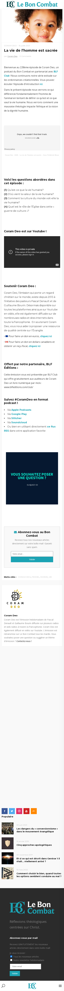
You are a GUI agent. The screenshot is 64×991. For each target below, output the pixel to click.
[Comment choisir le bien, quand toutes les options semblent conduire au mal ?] (8, 873)
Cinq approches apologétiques (34, 845)
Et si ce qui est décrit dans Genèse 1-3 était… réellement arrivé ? (38, 860)
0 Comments (25, 56)
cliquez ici (46, 336)
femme (35, 577)
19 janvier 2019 (23, 841)
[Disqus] (32, 683)
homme (44, 577)
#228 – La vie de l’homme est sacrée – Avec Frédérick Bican (36, 155)
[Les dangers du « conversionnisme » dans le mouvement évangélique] (8, 828)
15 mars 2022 (22, 870)
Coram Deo (10, 45)
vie (50, 577)
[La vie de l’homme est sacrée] (32, 598)
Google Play (19, 414)
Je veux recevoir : (18, 953)
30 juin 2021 (22, 825)
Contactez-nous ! (24, 641)
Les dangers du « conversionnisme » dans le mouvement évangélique (37, 830)
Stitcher (16, 418)
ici (41, 84)
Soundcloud (19, 422)
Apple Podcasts (21, 409)
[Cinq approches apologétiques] (8, 843)
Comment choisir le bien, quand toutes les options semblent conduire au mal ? (39, 875)
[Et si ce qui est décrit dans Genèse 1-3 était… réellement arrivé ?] (8, 858)
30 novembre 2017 (25, 855)
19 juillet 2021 (24, 45)
